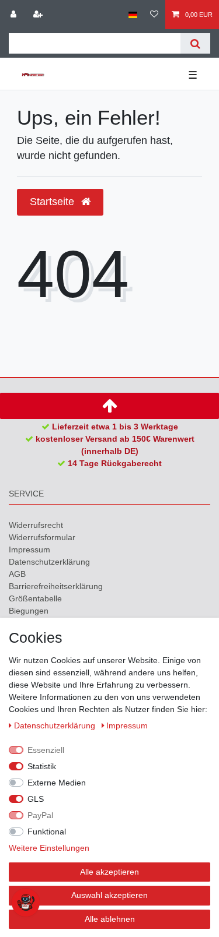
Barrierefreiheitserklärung (56, 586)
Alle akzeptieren (109, 871)
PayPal (40, 815)
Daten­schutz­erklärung (49, 561)
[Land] (133, 14)
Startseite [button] (53, 201)
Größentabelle (35, 598)
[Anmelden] (14, 14)
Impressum (29, 549)
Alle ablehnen (110, 919)
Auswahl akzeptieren (109, 895)
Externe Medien (56, 782)
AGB (17, 574)
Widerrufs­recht (36, 525)
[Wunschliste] (154, 14)
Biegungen (28, 610)
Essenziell (45, 750)
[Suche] (195, 43)
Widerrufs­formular (42, 537)
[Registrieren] (39, 14)
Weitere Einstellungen (49, 848)
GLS (35, 799)
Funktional (46, 831)
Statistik (41, 766)
